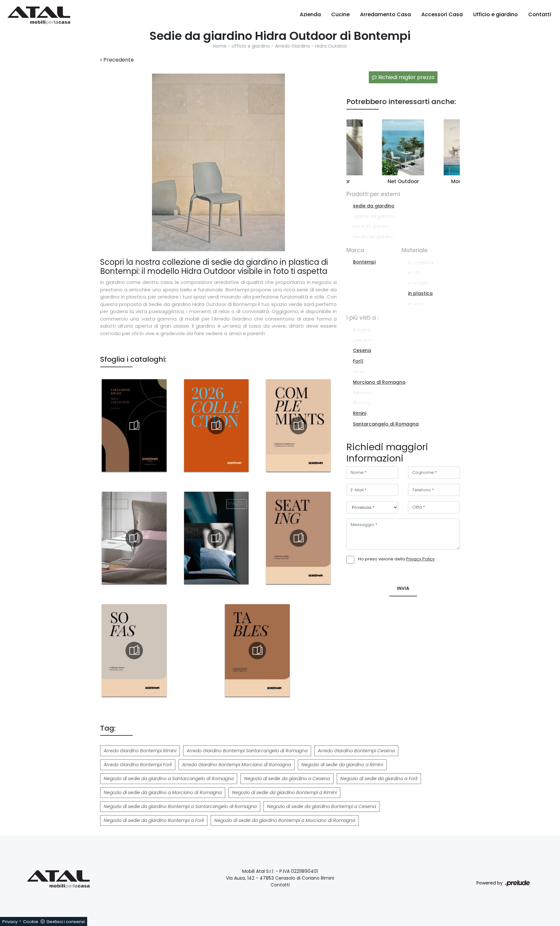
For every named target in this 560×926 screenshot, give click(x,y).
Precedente (118, 60)
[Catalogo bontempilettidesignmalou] (216, 538)
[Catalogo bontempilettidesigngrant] (134, 538)
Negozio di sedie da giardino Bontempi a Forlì (154, 820)
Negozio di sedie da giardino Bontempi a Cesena (321, 806)
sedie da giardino (373, 206)
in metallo (418, 283)
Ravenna (362, 393)
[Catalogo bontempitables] (257, 650)
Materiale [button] (415, 250)
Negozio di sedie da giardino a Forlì (378, 778)
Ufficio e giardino (495, 14)
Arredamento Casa (385, 14)
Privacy (10, 922)
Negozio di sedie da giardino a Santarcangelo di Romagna (169, 778)
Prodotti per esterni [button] (373, 194)
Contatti (539, 14)
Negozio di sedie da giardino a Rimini (342, 764)
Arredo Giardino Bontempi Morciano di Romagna (236, 764)
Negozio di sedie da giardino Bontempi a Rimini (284, 792)
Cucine (340, 14)
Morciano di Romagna (379, 382)
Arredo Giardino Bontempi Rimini (140, 750)
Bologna (361, 330)
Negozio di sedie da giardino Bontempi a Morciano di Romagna (284, 820)
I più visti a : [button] (362, 318)
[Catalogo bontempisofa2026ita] (134, 650)
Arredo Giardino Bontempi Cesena (356, 750)
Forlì (358, 361)
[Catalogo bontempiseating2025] (298, 538)
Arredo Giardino (292, 46)
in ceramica (420, 263)
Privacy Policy (420, 559)
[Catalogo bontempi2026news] (216, 425)
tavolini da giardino (373, 237)
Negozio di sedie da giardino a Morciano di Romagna (163, 792)
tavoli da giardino (371, 226)
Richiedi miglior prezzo (406, 77)
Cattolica (362, 340)
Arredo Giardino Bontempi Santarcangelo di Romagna (247, 750)
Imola (359, 372)
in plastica (420, 293)
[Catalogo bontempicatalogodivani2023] (134, 425)
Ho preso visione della (396, 559)
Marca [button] (355, 250)
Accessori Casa (442, 14)
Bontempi (364, 262)
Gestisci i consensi (65, 922)
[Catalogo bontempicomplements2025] (298, 425)
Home (220, 46)
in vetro (415, 304)
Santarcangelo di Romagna (386, 424)
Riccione (361, 403)
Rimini (359, 413)
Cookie (30, 922)
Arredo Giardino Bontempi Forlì (138, 764)
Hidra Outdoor (331, 46)
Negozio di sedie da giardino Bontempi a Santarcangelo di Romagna (180, 806)
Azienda (310, 14)
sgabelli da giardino (374, 216)
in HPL (414, 273)
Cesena (362, 350)
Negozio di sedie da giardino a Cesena (287, 778)
